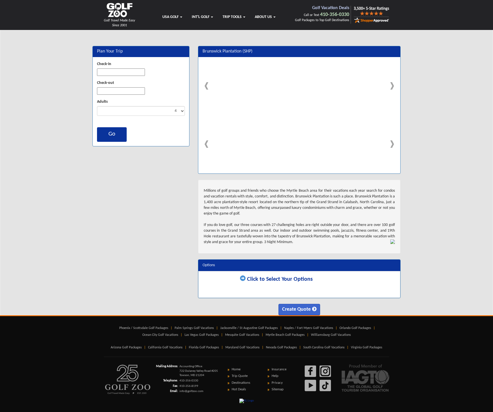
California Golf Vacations (165, 347)
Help (275, 376)
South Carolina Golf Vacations (324, 347)
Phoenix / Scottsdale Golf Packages (143, 328)
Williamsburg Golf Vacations (331, 335)
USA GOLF (170, 17)
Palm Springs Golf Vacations (194, 328)
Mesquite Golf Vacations (242, 335)
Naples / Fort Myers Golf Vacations (308, 328)
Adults (102, 102)
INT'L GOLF (201, 17)
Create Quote (296, 309)
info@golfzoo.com (191, 391)
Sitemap (278, 389)
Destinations (241, 383)
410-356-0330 (334, 14)
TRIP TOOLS (233, 17)
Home (236, 369)
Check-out (105, 83)
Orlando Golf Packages (355, 328)
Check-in (104, 64)
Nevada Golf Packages (281, 347)
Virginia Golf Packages (366, 347)
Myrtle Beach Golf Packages (285, 335)
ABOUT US (264, 17)
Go (111, 134)
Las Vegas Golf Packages (202, 335)
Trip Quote (240, 376)
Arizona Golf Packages (126, 347)
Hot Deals (239, 389)
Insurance (279, 369)
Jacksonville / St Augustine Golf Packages (249, 328)
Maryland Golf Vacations (242, 347)
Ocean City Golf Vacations (160, 335)
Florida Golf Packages (204, 347)
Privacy (277, 383)
